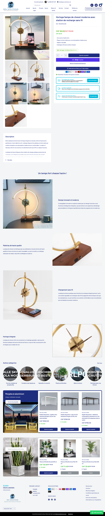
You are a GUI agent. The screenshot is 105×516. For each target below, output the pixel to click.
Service (61, 8)
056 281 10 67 (52, 2)
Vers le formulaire (92, 80)
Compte (96, 5)
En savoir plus (93, 96)
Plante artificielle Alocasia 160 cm (48, 461)
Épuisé (69, 473)
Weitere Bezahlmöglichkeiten (78, 63)
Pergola (41, 8)
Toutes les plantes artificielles (16, 449)
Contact (66, 8)
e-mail (35, 495)
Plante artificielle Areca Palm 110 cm (69, 462)
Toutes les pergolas (13, 402)
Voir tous (99, 363)
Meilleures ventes (74, 9)
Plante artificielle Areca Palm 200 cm (90, 462)
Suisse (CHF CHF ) (8, 508)
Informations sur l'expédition (93, 499)
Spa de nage (34, 9)
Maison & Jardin (53, 9)
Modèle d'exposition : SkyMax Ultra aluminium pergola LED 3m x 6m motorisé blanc (48, 416)
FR (91, 5)
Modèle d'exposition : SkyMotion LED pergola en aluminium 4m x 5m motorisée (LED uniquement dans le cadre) (91, 417)
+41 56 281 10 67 (36, 493)
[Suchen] (70, 5)
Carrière (88, 488)
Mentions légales (90, 490)
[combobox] (91, 5)
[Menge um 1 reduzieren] (57, 55)
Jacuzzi (28, 8)
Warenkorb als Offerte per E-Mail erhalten (79, 68)
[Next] (102, 372)
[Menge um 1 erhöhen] (65, 55)
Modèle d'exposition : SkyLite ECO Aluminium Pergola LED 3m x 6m (69, 415)
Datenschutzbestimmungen (60, 514)
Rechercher (89, 486)
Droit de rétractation (91, 497)
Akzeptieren (70, 514)
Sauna (46, 8)
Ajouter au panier (84, 55)
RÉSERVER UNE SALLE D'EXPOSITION (93, 8)
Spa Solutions (43, 412)
